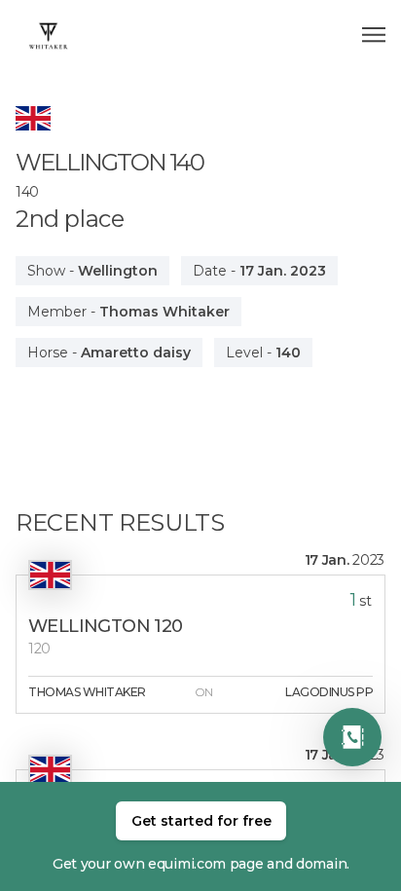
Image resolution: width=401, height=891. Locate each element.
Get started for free (201, 821)
